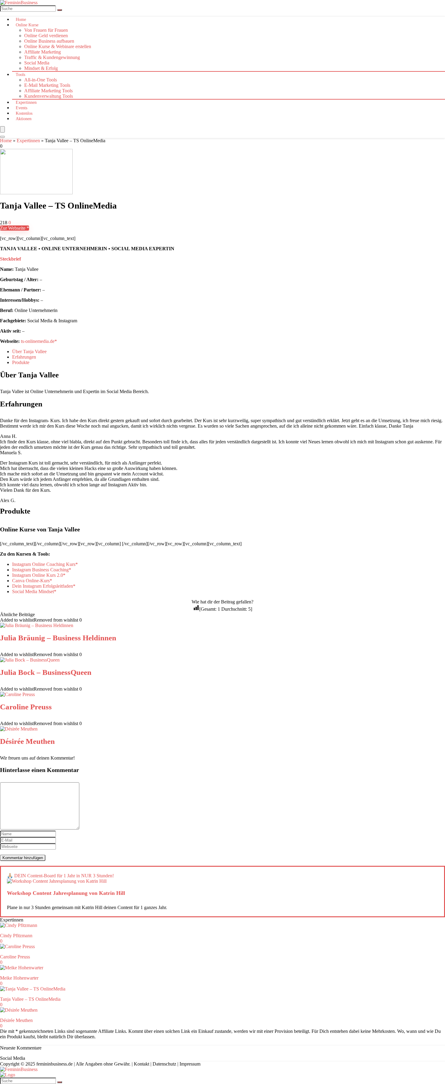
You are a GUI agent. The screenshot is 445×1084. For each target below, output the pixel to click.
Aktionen (23, 119)
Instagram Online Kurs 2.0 (37, 575)
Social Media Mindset (33, 591)
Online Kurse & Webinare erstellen (57, 46)
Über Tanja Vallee (29, 351)
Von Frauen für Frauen (46, 30)
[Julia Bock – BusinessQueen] (30, 659)
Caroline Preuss (26, 707)
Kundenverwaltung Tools (48, 96)
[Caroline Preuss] (17, 694)
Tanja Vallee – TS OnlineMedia (30, 999)
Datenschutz (164, 1063)
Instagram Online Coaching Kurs (43, 564)
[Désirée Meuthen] (19, 728)
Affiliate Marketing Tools (48, 90)
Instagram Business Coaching (40, 569)
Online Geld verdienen (46, 35)
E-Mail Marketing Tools (47, 85)
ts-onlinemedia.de (37, 341)
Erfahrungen (24, 357)
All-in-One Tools (40, 79)
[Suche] (59, 10)
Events (21, 108)
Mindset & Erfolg (41, 68)
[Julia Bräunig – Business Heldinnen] (36, 625)
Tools (20, 74)
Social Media (36, 62)
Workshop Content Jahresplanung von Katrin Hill (66, 893)
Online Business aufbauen (49, 41)
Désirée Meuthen (27, 741)
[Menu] (2, 129)
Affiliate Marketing (42, 51)
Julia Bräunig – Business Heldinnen (58, 638)
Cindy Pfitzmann (16, 935)
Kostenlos (24, 113)
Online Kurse (27, 25)
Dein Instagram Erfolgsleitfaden (42, 586)
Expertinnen (26, 102)
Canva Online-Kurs (31, 580)
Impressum (190, 1063)
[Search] (2, 137)
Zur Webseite (13, 228)
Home (21, 19)
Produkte (20, 362)
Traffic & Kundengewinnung (52, 57)
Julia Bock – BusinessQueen (45, 672)
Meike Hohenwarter (19, 978)
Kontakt (141, 1063)
